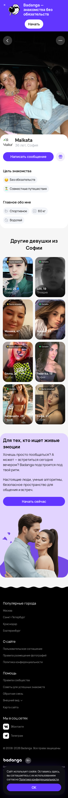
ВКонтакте (17, 726)
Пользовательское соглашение (22, 649)
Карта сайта (11, 707)
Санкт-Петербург (14, 617)
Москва (7, 610)
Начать (34, 24)
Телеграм (17, 735)
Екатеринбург (12, 630)
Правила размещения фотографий (24, 655)
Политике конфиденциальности (39, 779)
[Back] (7, 40)
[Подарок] (60, 156)
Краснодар (10, 624)
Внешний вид (11, 700)
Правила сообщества (16, 680)
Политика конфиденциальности (23, 662)
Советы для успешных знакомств (24, 687)
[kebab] (60, 40)
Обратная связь (13, 693)
